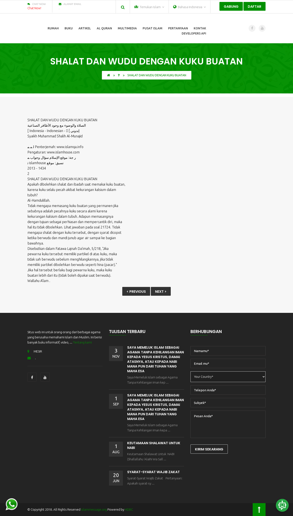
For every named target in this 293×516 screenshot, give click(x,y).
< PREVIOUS (136, 291)
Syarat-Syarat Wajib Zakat (153, 472)
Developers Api (194, 33)
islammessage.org (94, 509)
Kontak (200, 28)
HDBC (129, 509)
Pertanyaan (178, 28)
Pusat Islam (152, 28)
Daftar (254, 6)
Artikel (85, 28)
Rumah (53, 28)
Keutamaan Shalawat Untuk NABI (153, 445)
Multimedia (127, 28)
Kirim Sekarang (209, 449)
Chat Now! (34, 8)
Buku (69, 28)
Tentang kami (82, 342)
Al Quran (104, 28)
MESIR (38, 351)
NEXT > (160, 291)
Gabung (231, 6)
